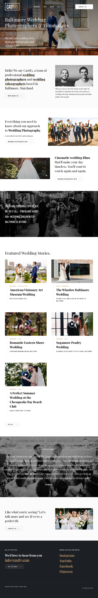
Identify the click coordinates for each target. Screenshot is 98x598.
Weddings (13, 286)
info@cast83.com (17, 560)
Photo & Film (22, 286)
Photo (58, 286)
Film (19, 339)
